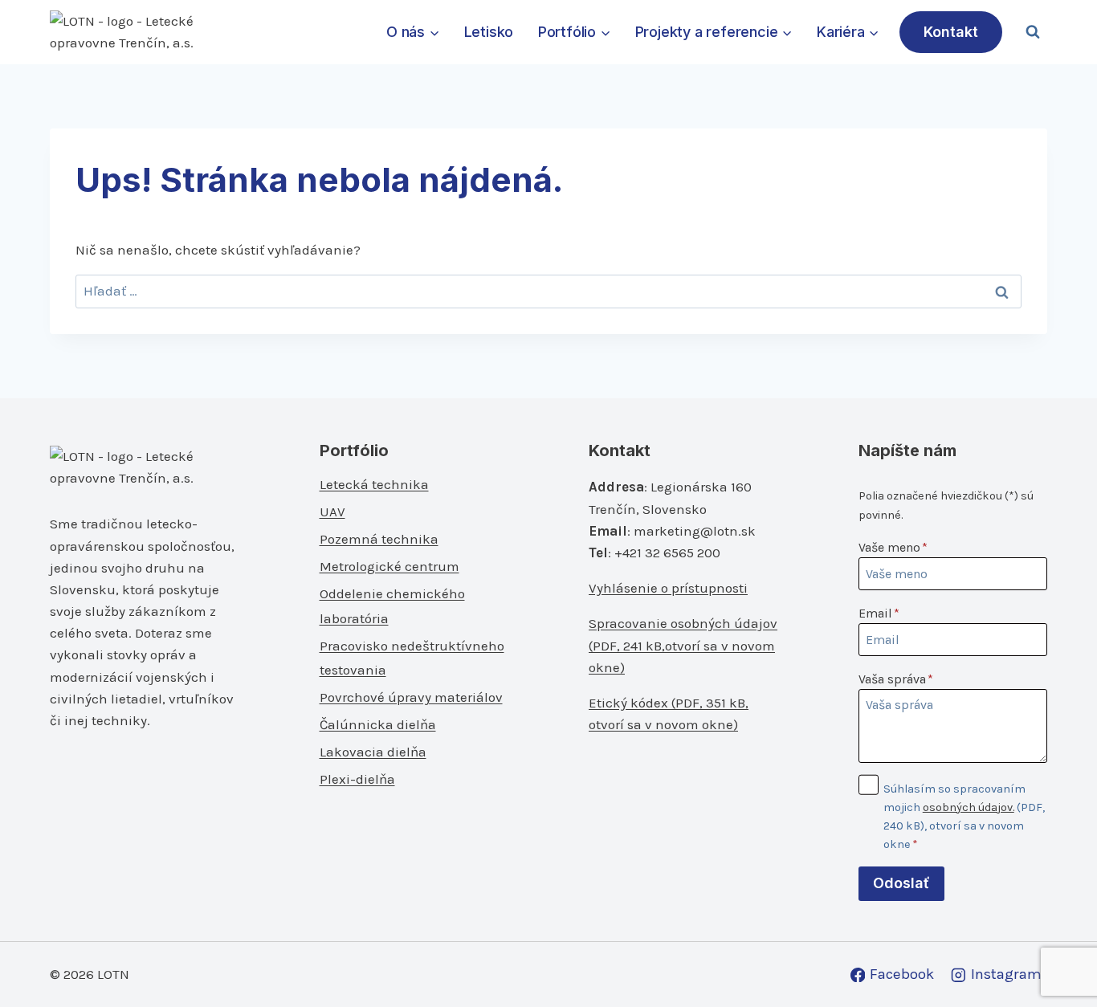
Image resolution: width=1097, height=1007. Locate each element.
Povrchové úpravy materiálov (411, 697)
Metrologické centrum (389, 566)
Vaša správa (895, 679)
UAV (332, 511)
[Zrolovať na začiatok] (1058, 960)
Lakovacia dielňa (373, 752)
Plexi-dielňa (357, 779)
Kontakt (951, 31)
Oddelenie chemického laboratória (392, 605)
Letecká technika (374, 484)
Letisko (489, 31)
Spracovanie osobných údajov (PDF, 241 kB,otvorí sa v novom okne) (683, 645)
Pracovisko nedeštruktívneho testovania (412, 658)
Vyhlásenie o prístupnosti (668, 588)
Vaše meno (893, 547)
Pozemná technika (379, 539)
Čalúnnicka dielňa (378, 724)
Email (878, 613)
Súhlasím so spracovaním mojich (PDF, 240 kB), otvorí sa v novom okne (964, 816)
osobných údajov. (968, 807)
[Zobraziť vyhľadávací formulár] (1032, 32)
